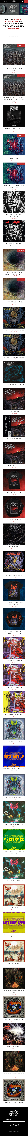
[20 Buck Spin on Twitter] (11, 1125)
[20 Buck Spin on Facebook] (13, 1125)
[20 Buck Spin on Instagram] (18, 1125)
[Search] (22, 1)
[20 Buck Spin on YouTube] (16, 1125)
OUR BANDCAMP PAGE (14, 28)
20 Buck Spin (16, 1131)
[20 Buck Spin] (14, 1)
